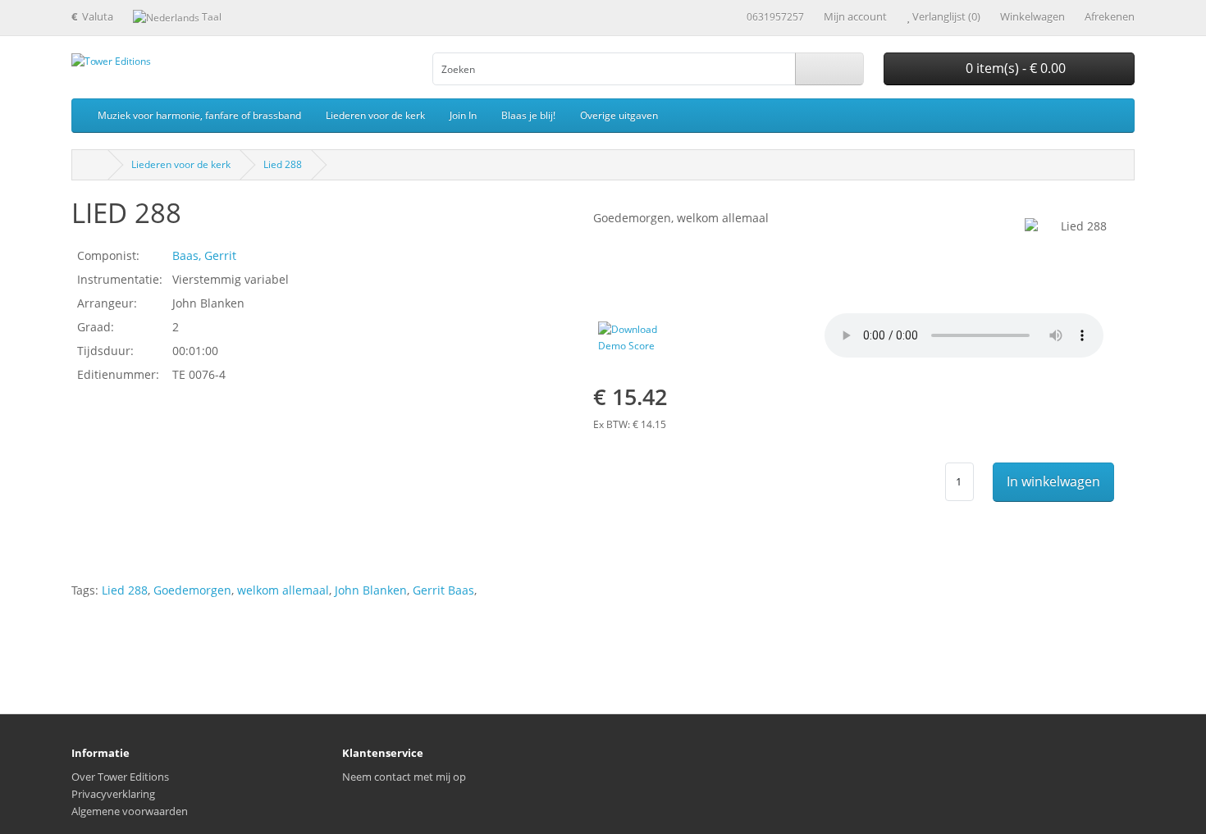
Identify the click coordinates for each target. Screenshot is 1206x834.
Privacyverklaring (113, 793)
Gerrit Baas (443, 590)
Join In (463, 115)
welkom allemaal (283, 590)
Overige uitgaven (619, 115)
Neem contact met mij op (404, 776)
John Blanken (371, 590)
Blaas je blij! (528, 115)
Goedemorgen (192, 590)
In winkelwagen (1053, 481)
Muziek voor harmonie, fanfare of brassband (199, 115)
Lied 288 (282, 164)
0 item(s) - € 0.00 (1014, 68)
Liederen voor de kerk (375, 115)
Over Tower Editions (120, 776)
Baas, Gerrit (204, 255)
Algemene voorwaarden (129, 811)
